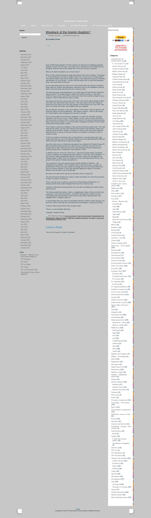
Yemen (114, 351)
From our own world (118, 292)
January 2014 (25, 177)
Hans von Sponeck (118, 111)
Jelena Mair (116, 124)
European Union (116, 271)
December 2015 (26, 117)
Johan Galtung (117, 129)
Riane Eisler (116, 163)
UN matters (115, 476)
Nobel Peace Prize (117, 367)
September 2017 (26, 62)
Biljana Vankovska (118, 71)
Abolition (115, 384)
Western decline (116, 495)
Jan (78, 35)
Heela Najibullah (117, 113)
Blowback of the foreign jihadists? (68, 32)
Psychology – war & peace (120, 403)
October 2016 (25, 91)
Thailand (115, 222)
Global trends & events (119, 302)
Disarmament (115, 255)
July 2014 (24, 162)
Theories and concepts (119, 458)
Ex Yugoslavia (116, 281)
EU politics (115, 268)
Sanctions (114, 421)
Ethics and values (117, 266)
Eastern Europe (116, 260)
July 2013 (24, 193)
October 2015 (25, 122)
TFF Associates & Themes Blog (75, 21)
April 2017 (24, 75)
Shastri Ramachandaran (120, 173)
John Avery (116, 132)
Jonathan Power (50, 218)
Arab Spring (116, 330)
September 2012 (26, 219)
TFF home (24, 262)
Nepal (114, 217)
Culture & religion (117, 243)
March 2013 (25, 203)
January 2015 (25, 146)
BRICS (113, 225)
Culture (113, 240)
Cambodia (115, 204)
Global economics (117, 300)
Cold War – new (116, 238)
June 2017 (24, 70)
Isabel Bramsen (117, 118)
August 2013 (25, 190)
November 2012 (26, 214)
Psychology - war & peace (96, 218)
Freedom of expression (119, 289)
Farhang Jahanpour (119, 100)
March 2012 (25, 235)
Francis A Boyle (117, 103)
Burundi (113, 230)
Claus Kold (116, 84)
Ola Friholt (116, 158)
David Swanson (117, 95)
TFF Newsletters (117, 453)
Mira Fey (115, 155)
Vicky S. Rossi (117, 181)
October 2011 (25, 248)
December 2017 (26, 54)
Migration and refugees (81, 218)
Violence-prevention (118, 492)
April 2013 (24, 201)
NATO (113, 359)
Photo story (115, 395)
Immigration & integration (121, 443)
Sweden (114, 436)
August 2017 (25, 65)
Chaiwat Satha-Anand (119, 79)
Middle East (71, 218)
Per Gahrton (116, 160)
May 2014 (24, 167)
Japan (114, 214)
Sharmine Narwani (118, 171)
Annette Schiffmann (119, 69)
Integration (114, 312)
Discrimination (116, 258)
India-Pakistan (117, 212)
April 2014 (24, 169)
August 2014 (25, 159)
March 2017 (25, 78)
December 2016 (26, 86)
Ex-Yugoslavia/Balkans (119, 287)
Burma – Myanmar (118, 201)
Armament (114, 196)
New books (115, 364)
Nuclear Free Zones (119, 390)
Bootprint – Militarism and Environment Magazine (29, 256)
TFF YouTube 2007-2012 (29, 270)
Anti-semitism (116, 193)
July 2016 (24, 99)
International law (96, 216)
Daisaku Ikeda (117, 87)
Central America (116, 235)
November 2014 (26, 151)
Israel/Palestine (117, 341)
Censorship (115, 233)
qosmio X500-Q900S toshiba (98, 516)
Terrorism (114, 448)
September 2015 (26, 125)
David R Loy (116, 92)
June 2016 (24, 101)
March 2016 (25, 109)
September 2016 (26, 94)
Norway (113, 379)
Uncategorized (116, 479)
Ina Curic (115, 116)
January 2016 (25, 114)
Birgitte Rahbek (117, 74)
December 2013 (26, 180)
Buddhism (114, 227)
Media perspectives (61, 218)
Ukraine (113, 474)
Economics (116, 463)
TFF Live (114, 450)
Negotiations (115, 362)
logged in (58, 232)
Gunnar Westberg (118, 108)
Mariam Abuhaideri (118, 145)
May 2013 (24, 198)
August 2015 (25, 128)
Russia (113, 419)
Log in (78, 509)
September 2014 (26, 156)
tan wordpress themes (74, 516)
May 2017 (24, 73)
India (114, 209)
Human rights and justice (84, 216)
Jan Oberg (116, 121)
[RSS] (21, 46)
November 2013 (26, 182)
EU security (116, 279)
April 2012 (24, 232)
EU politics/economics (120, 276)
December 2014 (26, 148)
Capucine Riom (117, 77)
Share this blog (113, 30)
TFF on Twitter (26, 264)
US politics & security (119, 487)
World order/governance (119, 497)
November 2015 (26, 120)
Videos (113, 489)
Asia (112, 199)
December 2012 (26, 211)
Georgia (114, 297)
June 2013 (24, 195)
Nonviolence (115, 369)
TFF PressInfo (116, 455)
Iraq (103, 216)
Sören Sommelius (118, 176)
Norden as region (117, 372)
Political (115, 469)
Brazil (114, 434)
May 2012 (24, 229)
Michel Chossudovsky (120, 150)
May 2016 (24, 104)
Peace (114, 466)
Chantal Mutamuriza (119, 82)
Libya (114, 346)
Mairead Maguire (118, 139)
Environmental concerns (119, 263)
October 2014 (25, 154)
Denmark (114, 250)
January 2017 (25, 83)
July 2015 (24, 130)
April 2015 (24, 138)
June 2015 (24, 133)
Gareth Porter (117, 105)
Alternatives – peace (119, 322)
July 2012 (24, 224)
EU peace (115, 274)
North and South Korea (120, 219)
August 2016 (25, 96)
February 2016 (25, 112)
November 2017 (26, 57)
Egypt (114, 333)
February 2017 (25, 81)
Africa (113, 191)
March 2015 (25, 141)
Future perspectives (70, 216)
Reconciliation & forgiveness (54, 219)
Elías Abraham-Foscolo (120, 97)
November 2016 (26, 88)
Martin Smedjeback (119, 147)
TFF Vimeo (24, 267)
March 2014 (25, 172)
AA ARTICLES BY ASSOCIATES (117, 60)
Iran (113, 335)
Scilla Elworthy (117, 168)
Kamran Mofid (117, 137)
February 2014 (25, 175)
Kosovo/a (115, 284)
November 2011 (26, 245)
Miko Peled (116, 152)
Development (115, 253)
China (114, 206)
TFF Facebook (26, 259)
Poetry (113, 397)
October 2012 (25, 216)
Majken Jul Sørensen (119, 142)
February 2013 (25, 206)
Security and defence (118, 424)
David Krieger (117, 90)
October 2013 (25, 185)
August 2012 (25, 222)
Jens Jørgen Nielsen (119, 126)
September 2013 (26, 188)
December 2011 (26, 243)
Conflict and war (117, 461)
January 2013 (25, 209)
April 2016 (24, 107)
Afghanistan (115, 188)
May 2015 (24, 135)
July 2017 (24, 67)
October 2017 (25, 60)
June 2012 (24, 227)
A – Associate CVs (118, 64)
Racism (113, 407)
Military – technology (118, 356)
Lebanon (115, 343)
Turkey (113, 471)
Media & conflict (118, 325)
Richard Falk (116, 165)
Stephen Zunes (117, 178)
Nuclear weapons (117, 382)
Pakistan (114, 392)
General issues (117, 387)
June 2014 (24, 164)
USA (112, 482)
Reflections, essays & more (120, 414)
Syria (64, 219)
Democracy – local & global (120, 246)
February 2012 (25, 237)
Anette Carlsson (117, 66)
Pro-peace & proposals (119, 400)
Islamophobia (115, 317)
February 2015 (25, 143)
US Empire (116, 484)
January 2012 (25, 240)
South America (116, 431)
